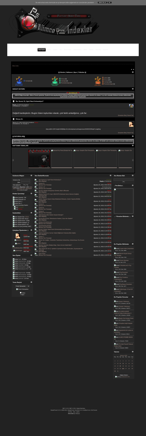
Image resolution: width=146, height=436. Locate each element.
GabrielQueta (22, 276)
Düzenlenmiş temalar (45, 226)
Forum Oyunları (124, 260)
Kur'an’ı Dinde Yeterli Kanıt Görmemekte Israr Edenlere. (55, 229)
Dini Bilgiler (42, 181)
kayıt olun (22, 188)
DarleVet (20, 278)
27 (126, 368)
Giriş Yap (98, 49)
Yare (19, 259)
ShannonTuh (22, 261)
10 (117, 363)
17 (117, 366)
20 (126, 366)
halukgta (27, 81)
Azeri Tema (42, 253)
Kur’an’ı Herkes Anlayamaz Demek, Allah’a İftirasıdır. (54, 190)
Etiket (85, 49)
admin (106, 78)
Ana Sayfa (41, 49)
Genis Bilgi (102, 2)
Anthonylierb (22, 267)
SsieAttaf (20, 265)
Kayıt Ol (105, 49)
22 (132, 366)
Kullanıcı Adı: (16, 180)
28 (129, 368)
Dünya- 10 (42, 187)
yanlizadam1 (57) (125, 376)
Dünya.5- (41, 204)
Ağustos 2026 (123, 355)
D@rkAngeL (27, 250)
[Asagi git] (143, 203)
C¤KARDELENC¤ (29, 246)
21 (129, 366)
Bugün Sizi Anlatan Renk (126, 318)
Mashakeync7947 (23, 269)
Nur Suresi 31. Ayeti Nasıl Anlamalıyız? (30, 101)
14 (129, 363)
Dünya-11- (19, 119)
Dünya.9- (41, 211)
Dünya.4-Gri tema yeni (45, 222)
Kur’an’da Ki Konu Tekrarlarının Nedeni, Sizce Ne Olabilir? (56, 218)
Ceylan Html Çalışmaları (127, 248)
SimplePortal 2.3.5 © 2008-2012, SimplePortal (62, 410)
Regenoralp (21, 272)
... (86, 113)
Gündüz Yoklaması (124, 306)
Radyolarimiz (77, 49)
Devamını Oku (122, 115)
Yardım (55, 49)
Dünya (63, 79)
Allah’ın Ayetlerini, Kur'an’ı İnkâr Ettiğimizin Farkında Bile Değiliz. (57, 233)
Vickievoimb (21, 263)
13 (126, 363)
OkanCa (26, 239)
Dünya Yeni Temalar (45, 185)
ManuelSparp (22, 274)
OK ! (109, 2)
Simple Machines (80, 408)
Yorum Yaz (130, 115)
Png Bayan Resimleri (126, 284)
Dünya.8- (41, 207)
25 (120, 368)
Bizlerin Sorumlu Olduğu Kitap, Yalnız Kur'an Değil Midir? (55, 245)
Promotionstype (65, 83)
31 (117, 371)
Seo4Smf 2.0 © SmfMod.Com (82, 410)
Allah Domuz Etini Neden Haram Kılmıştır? (51, 215)
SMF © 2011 (72, 408)
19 (123, 366)
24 (117, 368)
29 (132, 368)
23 (115, 368)
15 (132, 363)
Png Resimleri (124, 272)
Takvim (91, 49)
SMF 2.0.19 (65, 408)
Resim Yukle (67, 49)
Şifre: (18, 182)
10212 (27, 217)
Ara (61, 49)
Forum (49, 49)
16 (115, 366)
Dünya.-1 (41, 236)
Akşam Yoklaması (124, 301)
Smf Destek (94, 410)
